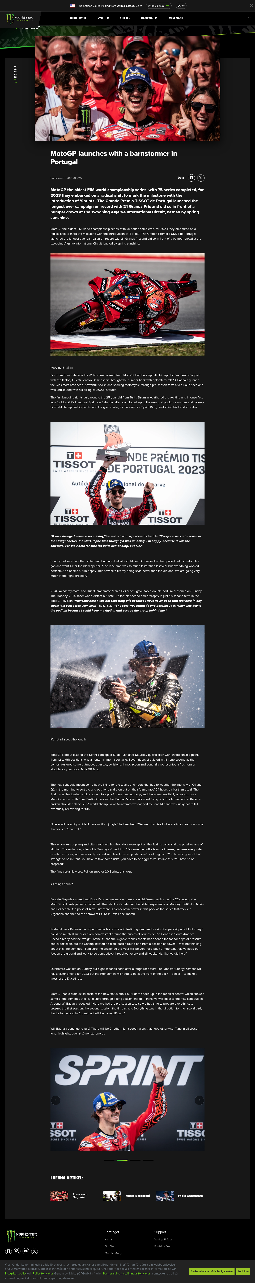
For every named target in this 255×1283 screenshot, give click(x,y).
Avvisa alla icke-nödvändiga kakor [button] (212, 1271)
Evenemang (175, 18)
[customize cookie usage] (78, 1279)
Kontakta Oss (162, 1246)
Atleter (125, 18)
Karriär (109, 1239)
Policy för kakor (43, 1273)
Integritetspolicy (16, 1273)
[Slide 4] (148, 1160)
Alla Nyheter (30, 28)
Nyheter (103, 18)
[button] (76, 1278)
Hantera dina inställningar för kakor (126, 1273)
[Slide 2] (122, 1160)
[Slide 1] (109, 1160)
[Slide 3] (135, 1160)
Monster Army (113, 1253)
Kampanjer (149, 18)
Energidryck (77, 18)
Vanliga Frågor (163, 1239)
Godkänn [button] (243, 1271)
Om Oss (109, 1246)
